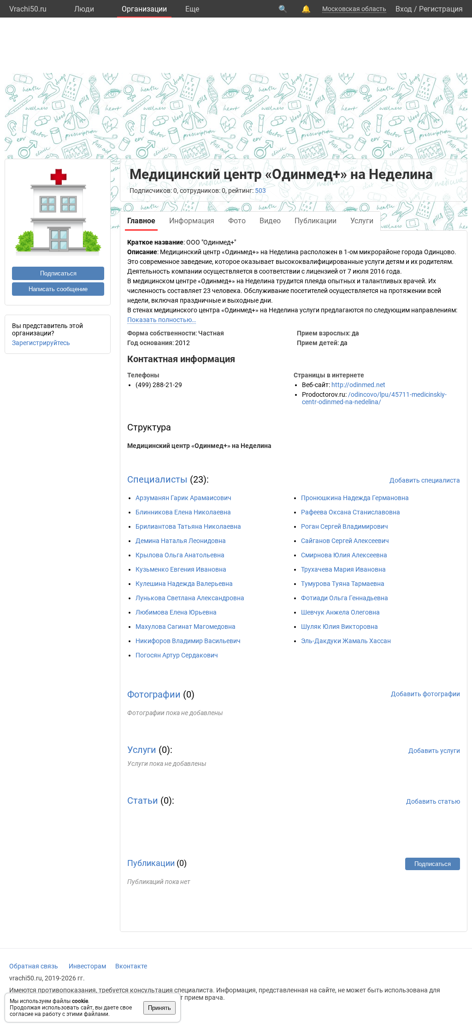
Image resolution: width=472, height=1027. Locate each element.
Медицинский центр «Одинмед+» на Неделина (199, 445)
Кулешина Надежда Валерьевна (184, 583)
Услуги (141, 749)
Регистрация (441, 9)
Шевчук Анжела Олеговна (340, 612)
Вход (403, 9)
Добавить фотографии (425, 694)
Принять (159, 1007)
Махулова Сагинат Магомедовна (186, 626)
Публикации (151, 863)
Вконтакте (131, 966)
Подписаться (58, 273)
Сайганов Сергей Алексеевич (345, 540)
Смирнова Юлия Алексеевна (344, 555)
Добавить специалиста (424, 480)
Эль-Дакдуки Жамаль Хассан (346, 641)
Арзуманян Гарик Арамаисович (183, 498)
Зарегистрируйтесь (41, 342)
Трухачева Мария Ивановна (343, 569)
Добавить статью (433, 801)
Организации (144, 9)
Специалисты (157, 479)
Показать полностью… (161, 319)
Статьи (142, 800)
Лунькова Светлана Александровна (190, 598)
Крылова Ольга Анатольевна (180, 555)
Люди (84, 9)
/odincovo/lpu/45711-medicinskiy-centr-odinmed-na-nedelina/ (374, 398)
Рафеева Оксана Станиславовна (350, 512)
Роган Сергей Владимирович (344, 526)
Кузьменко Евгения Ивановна (181, 569)
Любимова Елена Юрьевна (176, 612)
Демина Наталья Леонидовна (181, 540)
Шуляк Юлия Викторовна (339, 626)
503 (260, 190)
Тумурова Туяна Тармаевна (342, 583)
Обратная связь (33, 966)
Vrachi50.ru (28, 9)
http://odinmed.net (358, 384)
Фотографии (154, 694)
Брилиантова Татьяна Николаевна (188, 526)
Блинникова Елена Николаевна (183, 512)
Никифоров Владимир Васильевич (188, 641)
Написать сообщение (58, 289)
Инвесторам (87, 966)
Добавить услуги (434, 750)
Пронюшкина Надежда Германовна (355, 498)
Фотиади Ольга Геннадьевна (344, 598)
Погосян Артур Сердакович (177, 655)
